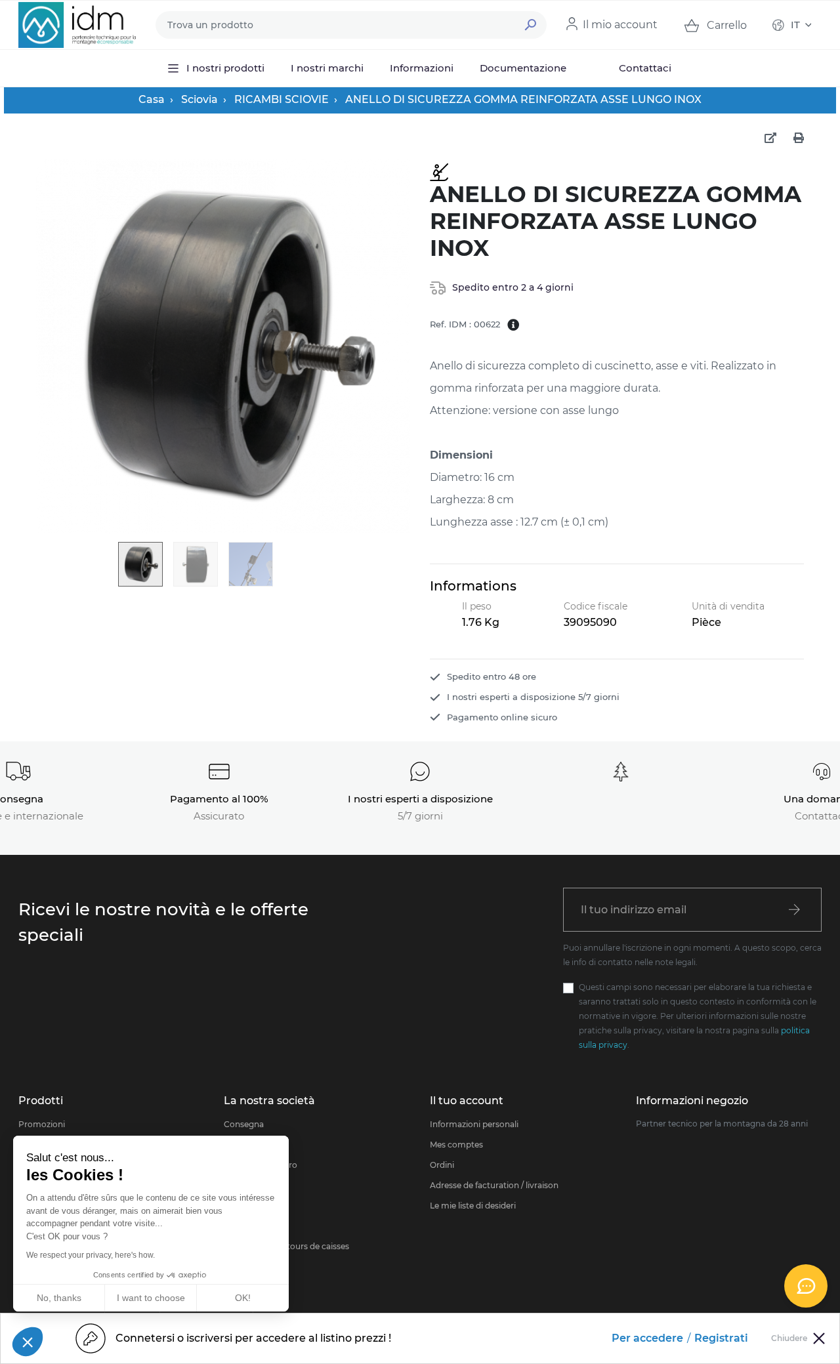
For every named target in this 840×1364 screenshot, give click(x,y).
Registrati (721, 1338)
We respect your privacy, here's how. (90, 1255)
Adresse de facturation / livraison (494, 1185)
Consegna (244, 1124)
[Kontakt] (806, 1286)
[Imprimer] (798, 138)
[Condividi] (770, 138)
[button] (27, 1341)
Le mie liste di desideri (473, 1205)
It (795, 24)
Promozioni (41, 1124)
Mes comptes (456, 1144)
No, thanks (59, 1297)
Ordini (442, 1165)
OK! (243, 1297)
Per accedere (647, 1338)
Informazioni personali (474, 1124)
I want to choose (151, 1297)
